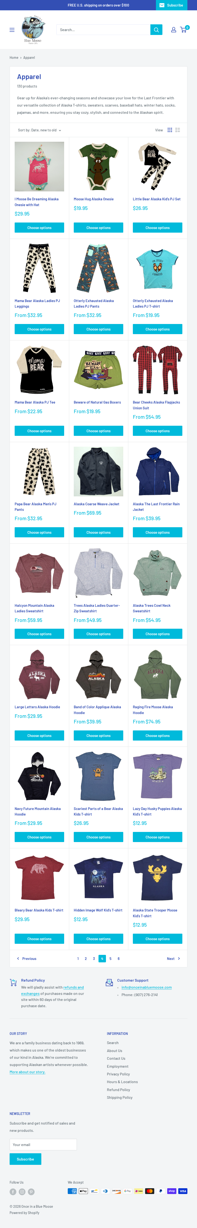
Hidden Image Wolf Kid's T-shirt (98, 910)
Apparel (29, 57)
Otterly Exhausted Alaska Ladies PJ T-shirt (153, 303)
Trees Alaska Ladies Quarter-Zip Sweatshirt (97, 608)
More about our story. (27, 1071)
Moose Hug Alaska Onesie (94, 199)
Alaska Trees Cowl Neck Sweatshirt (152, 608)
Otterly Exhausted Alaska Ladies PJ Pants (94, 303)
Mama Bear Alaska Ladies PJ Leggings (37, 303)
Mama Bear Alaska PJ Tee (35, 402)
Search (113, 1042)
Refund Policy (118, 1089)
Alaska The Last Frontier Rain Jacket (156, 507)
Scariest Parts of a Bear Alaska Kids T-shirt (98, 811)
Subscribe (175, 5)
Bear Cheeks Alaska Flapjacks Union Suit (156, 405)
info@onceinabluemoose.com (147, 987)
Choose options (39, 227)
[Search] (156, 29)
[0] (183, 30)
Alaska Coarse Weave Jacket (96, 504)
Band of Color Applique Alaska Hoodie (97, 710)
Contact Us (116, 1058)
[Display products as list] (178, 130)
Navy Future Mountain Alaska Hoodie (38, 811)
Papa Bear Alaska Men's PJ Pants (35, 507)
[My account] (173, 29)
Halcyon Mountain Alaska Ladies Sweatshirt (34, 608)
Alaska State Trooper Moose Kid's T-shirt (155, 913)
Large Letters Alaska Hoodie (37, 707)
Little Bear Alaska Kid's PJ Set (157, 199)
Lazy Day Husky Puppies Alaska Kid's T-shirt (157, 811)
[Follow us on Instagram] (22, 1191)
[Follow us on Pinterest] (31, 1191)
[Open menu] (12, 30)
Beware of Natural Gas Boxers (97, 402)
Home (14, 57)
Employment (118, 1066)
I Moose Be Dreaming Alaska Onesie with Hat (37, 202)
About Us (114, 1050)
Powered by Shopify (24, 1213)
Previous (29, 958)
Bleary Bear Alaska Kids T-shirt (39, 910)
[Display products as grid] (170, 130)
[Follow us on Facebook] (13, 1191)
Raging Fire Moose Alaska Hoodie (153, 710)
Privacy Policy (118, 1074)
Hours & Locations (122, 1081)
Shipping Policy (120, 1097)
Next (171, 958)
